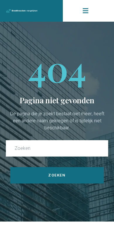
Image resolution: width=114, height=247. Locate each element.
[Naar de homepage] (31, 10)
